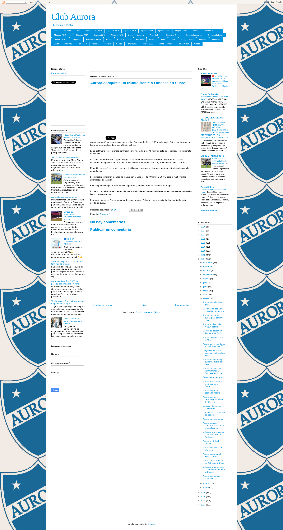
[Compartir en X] (136, 210)
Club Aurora (73, 17)
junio (205, 287)
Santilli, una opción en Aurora (65, 157)
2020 (203, 247)
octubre (207, 270)
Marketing (68, 44)
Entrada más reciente (102, 305)
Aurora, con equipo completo (212, 477)
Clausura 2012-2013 (212, 31)
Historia (152, 40)
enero (206, 487)
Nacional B (82, 44)
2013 (203, 505)
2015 (203, 496)
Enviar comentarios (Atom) (147, 312)
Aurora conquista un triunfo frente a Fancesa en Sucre (212, 371)
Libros (56, 44)
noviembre (208, 266)
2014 (203, 500)
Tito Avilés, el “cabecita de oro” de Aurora (74, 136)
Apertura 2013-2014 (94, 31)
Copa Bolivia (155, 35)
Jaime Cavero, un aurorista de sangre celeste (73, 321)
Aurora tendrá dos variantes (64, 197)
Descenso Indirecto (215, 35)
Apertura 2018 (113, 31)
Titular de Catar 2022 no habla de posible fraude (219, 161)
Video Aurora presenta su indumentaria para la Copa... (214, 469)
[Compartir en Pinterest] (141, 210)
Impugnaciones (187, 40)
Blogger (151, 524)
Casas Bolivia (207, 187)
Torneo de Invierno (165, 44)
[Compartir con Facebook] (139, 210)
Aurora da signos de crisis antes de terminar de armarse (67, 262)
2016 (203, 492)
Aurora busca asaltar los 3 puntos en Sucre (212, 384)
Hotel (163, 40)
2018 (203, 255)
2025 (203, 227)
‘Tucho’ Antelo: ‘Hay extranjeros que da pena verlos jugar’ (68, 302)
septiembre (208, 274)
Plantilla (95, 44)
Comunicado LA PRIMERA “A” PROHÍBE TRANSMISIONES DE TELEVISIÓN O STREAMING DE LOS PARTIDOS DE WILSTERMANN (215, 130)
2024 (203, 231)
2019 (203, 251)
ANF (78, 31)
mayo (206, 291)
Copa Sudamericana (194, 35)
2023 (203, 235)
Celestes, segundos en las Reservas (74, 175)
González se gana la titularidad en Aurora (213, 310)
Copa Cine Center (173, 35)
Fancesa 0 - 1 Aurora (212, 377)
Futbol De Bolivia (209, 94)
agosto (206, 278)
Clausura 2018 (82, 35)
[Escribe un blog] (133, 210)
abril (205, 295)
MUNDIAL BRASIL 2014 (212, 156)
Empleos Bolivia (209, 210)
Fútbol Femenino (124, 40)
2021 (203, 243)
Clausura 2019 (99, 35)
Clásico (195, 31)
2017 (203, 259)
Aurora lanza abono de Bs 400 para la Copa (213, 461)
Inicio (144, 305)
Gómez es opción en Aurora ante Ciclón (212, 332)
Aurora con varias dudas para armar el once (213, 317)
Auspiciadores (181, 31)
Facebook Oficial (59, 73)
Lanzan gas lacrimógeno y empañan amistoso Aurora (72, 215)
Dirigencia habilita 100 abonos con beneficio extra (214, 353)
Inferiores (202, 40)
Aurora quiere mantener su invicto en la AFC (214, 345)
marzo (206, 298)
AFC (55, 31)
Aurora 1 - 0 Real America (211, 442)
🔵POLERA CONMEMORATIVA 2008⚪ (73, 241)
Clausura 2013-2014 (62, 35)
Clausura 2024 (117, 35)
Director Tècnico (60, 40)
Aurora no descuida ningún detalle (212, 325)
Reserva (107, 44)
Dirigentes (77, 40)
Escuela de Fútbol (93, 40)
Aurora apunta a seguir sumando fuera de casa (213, 362)
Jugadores (216, 40)
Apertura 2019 (130, 31)
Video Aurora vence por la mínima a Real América (214, 434)
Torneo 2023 (148, 44)
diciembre (208, 262)
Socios (119, 44)
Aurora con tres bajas (213, 419)
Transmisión (184, 44)
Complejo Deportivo (136, 35)
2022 (203, 239)
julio (205, 282)
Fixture (109, 40)
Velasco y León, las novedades (212, 407)
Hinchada (140, 40)
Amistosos (67, 31)
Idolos (173, 40)
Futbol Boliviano (209, 73)
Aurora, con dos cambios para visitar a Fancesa (213, 399)
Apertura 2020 (147, 31)
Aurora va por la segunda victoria (211, 391)
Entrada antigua (182, 305)
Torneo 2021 (132, 44)
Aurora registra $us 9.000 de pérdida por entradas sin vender (66, 282)
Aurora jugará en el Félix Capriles (212, 455)
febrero (207, 483)
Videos (197, 44)
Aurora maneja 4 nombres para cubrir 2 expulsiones (213, 425)
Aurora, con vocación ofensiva (212, 448)
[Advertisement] (141, 57)
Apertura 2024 (164, 31)
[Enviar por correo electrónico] (130, 210)
